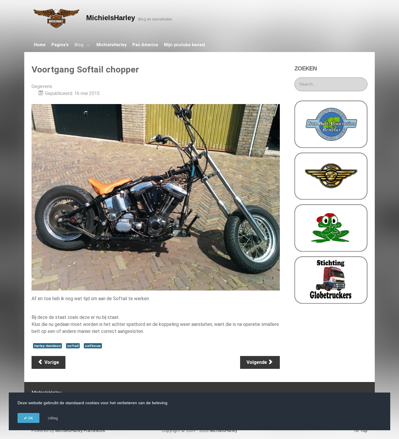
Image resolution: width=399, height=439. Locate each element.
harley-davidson (47, 346)
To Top (360, 430)
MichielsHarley (80, 430)
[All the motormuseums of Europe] (330, 176)
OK (30, 418)
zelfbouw (93, 346)
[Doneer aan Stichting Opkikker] (330, 227)
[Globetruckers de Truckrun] (330, 279)
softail (73, 346)
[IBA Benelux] (330, 124)
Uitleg (53, 418)
